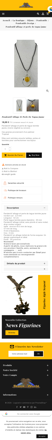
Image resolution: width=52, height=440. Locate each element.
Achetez (11, 333)
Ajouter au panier (13, 155)
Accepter (42, 436)
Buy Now (34, 155)
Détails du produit (16, 263)
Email (39, 252)
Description (13, 208)
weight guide (9, 174)
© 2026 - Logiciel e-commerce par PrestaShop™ (26, 403)
